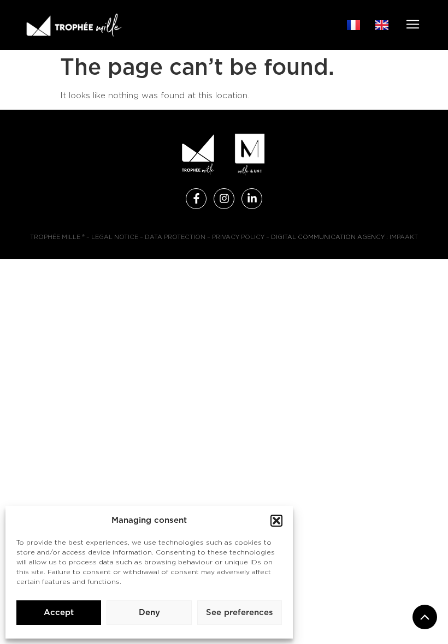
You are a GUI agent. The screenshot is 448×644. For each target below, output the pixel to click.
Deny (149, 613)
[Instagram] (224, 198)
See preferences (239, 613)
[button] (276, 520)
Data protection (175, 237)
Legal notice (114, 237)
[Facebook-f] (196, 198)
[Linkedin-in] (251, 198)
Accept (59, 613)
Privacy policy (238, 237)
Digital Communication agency (328, 237)
